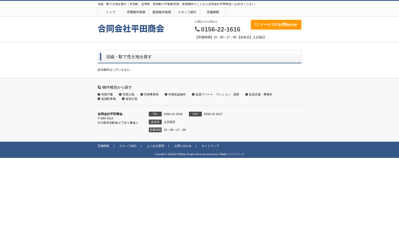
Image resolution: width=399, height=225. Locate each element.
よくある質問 (155, 146)
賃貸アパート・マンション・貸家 (217, 94)
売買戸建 (107, 94)
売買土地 (128, 94)
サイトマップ (210, 146)
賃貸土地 (131, 98)
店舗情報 (213, 12)
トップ (110, 12)
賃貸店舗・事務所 (260, 94)
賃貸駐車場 (108, 98)
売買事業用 (151, 94)
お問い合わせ (183, 146)
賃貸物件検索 (161, 12)
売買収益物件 (177, 94)
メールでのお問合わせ (278, 24)
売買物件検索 (136, 12)
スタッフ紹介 (187, 12)
